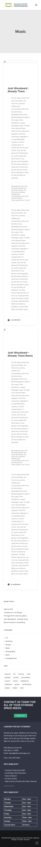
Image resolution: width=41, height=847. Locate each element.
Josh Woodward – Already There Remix (20, 354)
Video (22, 688)
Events (15, 681)
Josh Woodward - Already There (18, 90)
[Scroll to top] (37, 843)
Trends (15, 688)
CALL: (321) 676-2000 (12, 758)
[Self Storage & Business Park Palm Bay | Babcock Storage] (16, 5)
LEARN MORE (9, 786)
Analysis (7, 674)
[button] (36, 5)
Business (7, 677)
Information (24, 681)
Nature (17, 684)
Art (14, 674)
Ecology (7, 681)
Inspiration (8, 684)
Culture (16, 677)
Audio (28, 674)
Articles (21, 674)
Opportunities (26, 684)
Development (25, 677)
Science (7, 688)
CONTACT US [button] (20, 715)
